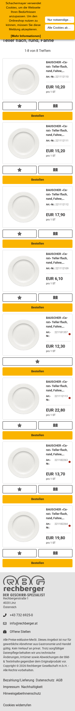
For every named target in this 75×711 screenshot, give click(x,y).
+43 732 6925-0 (21, 615)
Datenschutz (45, 680)
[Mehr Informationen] (26, 36)
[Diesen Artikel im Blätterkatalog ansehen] (55, 106)
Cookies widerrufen (17, 705)
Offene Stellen (20, 632)
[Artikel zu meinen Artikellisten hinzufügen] (19, 106)
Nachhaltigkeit (31, 687)
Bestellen (37, 115)
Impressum (11, 687)
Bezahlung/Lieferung (18, 680)
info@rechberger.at (24, 623)
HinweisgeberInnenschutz (22, 693)
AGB (59, 680)
